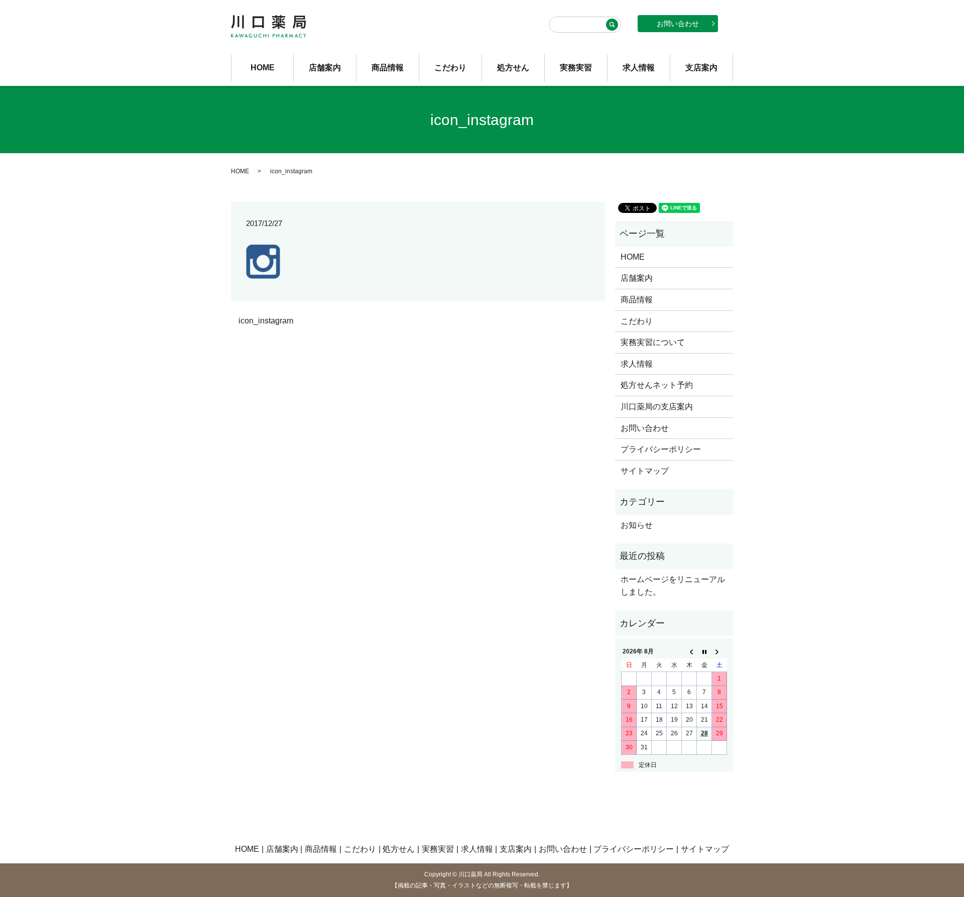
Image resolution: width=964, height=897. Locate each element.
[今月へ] (704, 651)
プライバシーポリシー (661, 449)
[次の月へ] (719, 651)
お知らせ (637, 525)
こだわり (450, 67)
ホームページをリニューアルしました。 (673, 586)
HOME (263, 67)
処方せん (513, 67)
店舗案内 (325, 67)
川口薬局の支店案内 (657, 406)
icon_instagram (265, 320)
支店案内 (701, 67)
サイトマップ (645, 471)
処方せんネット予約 (657, 385)
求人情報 (639, 67)
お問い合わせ (678, 24)
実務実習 (576, 67)
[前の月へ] (689, 651)
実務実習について (653, 342)
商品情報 (388, 67)
